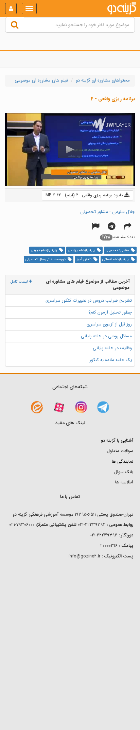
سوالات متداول (120, 451)
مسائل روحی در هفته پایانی (106, 336)
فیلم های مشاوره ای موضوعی (41, 80)
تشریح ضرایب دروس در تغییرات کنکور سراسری (89, 300)
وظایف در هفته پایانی (112, 348)
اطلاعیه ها (124, 482)
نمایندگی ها (122, 461)
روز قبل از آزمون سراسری (109, 324)
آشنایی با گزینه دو (117, 440)
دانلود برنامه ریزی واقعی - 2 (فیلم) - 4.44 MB (85, 195)
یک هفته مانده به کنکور (110, 359)
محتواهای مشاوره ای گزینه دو (103, 80)
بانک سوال (123, 472)
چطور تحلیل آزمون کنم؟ (110, 312)
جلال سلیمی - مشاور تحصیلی (107, 211)
